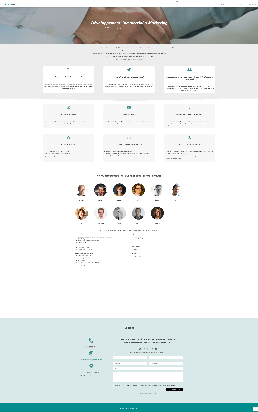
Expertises (210, 4)
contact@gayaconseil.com (93, 360)
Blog (241, 4)
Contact (246, 4)
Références (230, 4)
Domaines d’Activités (221, 4)
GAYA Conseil (252, 4)
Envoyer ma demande (174, 389)
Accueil (204, 4)
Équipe (236, 4)
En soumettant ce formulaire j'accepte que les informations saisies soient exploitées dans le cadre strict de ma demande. (145, 385)
